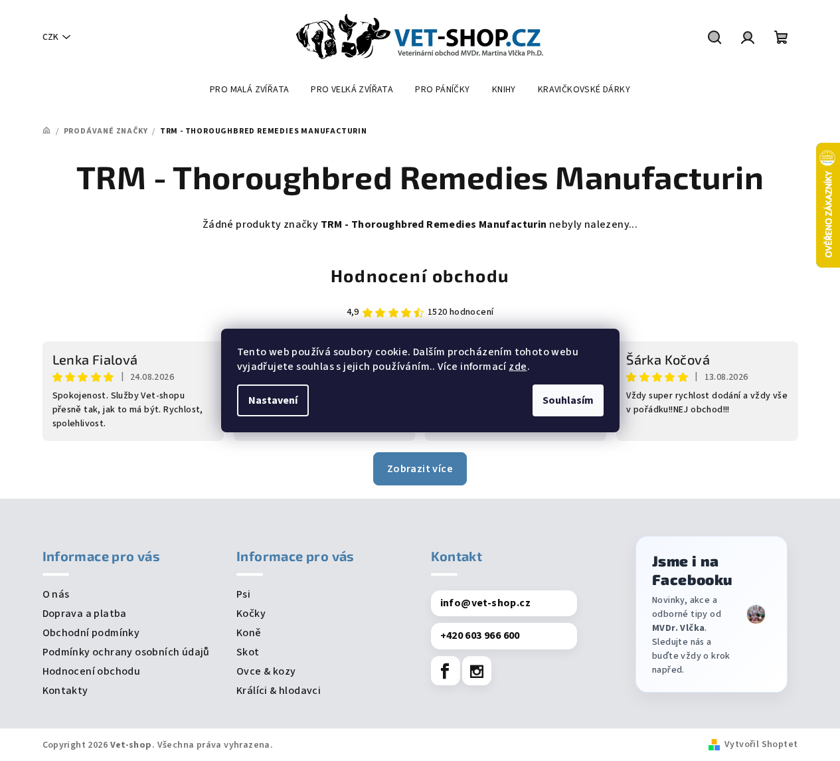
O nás (56, 594)
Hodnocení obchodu (420, 275)
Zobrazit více (420, 469)
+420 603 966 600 (480, 635)
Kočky (251, 613)
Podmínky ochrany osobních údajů (126, 652)
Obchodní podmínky (91, 633)
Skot (248, 652)
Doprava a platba (84, 613)
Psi (243, 594)
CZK (50, 37)
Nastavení (272, 400)
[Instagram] (476, 670)
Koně (249, 633)
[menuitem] (249, 89)
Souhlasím (568, 400)
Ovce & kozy (265, 671)
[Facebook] (445, 670)
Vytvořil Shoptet (761, 744)
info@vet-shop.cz (485, 603)
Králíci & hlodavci (278, 690)
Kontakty (65, 690)
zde (518, 366)
